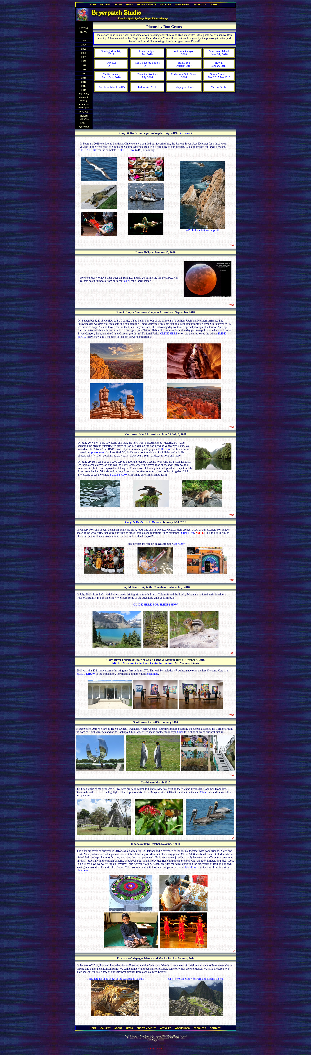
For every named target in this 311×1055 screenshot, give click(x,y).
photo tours (97, 452)
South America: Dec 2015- (218, 76)
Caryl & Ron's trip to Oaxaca (143, 522)
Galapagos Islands (183, 87)
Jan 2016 (225, 77)
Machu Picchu (219, 87)
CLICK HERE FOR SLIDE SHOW (155, 604)
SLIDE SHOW (126, 150)
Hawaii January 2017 (219, 64)
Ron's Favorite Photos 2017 (147, 64)
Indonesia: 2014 (147, 87)
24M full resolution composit (202, 230)
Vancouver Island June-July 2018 (219, 53)
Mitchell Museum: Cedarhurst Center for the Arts (142, 663)
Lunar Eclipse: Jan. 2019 (147, 53)
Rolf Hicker (164, 449)
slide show (184, 133)
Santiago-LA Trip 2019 (111, 53)
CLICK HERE (88, 150)
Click (127, 280)
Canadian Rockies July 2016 (147, 76)
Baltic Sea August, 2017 (184, 64)
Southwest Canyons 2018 (184, 53)
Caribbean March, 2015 (111, 87)
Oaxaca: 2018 (111, 64)
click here (152, 673)
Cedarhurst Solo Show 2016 (184, 76)
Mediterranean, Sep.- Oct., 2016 (111, 76)
